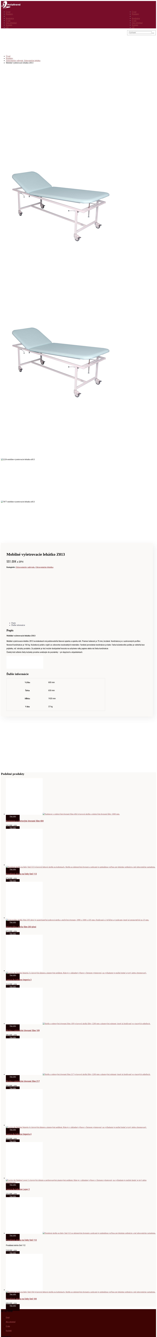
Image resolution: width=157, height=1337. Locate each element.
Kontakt (135, 25)
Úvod (134, 12)
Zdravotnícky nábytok (25, 567)
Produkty (135, 14)
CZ (133, 27)
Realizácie (136, 18)
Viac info (13, 816)
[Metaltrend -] (11, 8)
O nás (134, 21)
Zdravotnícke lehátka (44, 567)
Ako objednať (137, 23)
